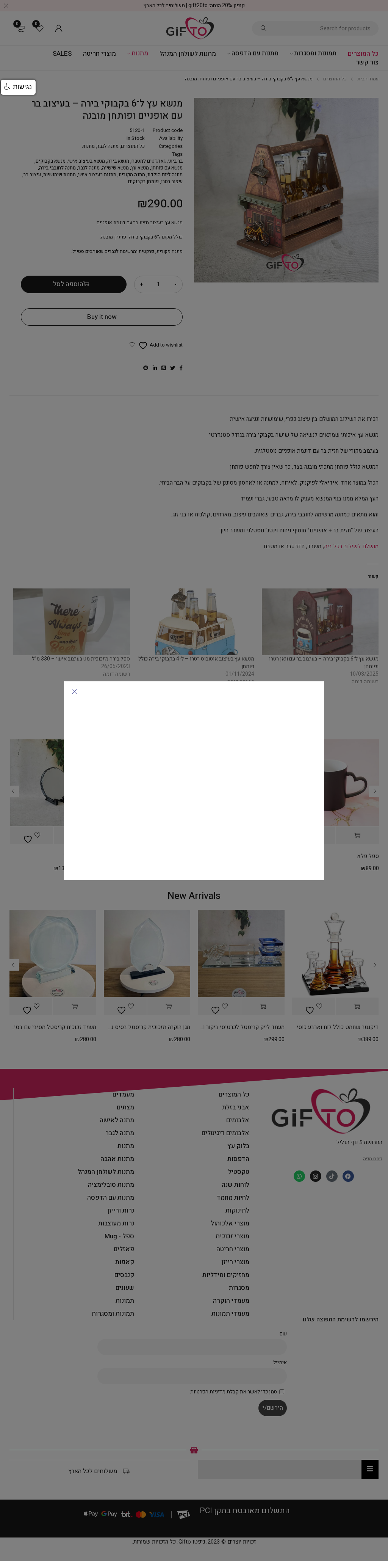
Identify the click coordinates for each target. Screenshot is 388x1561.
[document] (194, 780)
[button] (18, 87)
